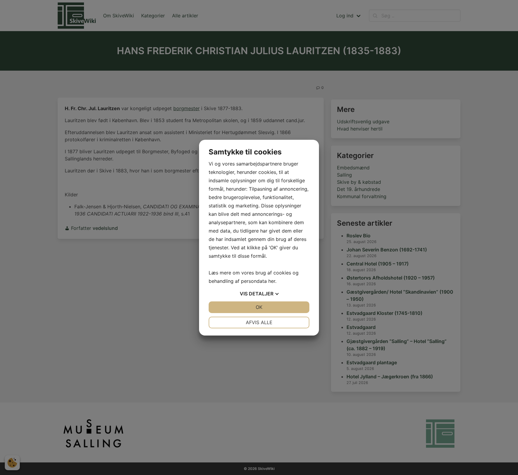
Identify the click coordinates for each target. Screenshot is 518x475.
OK (259, 307)
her (271, 281)
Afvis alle (259, 322)
